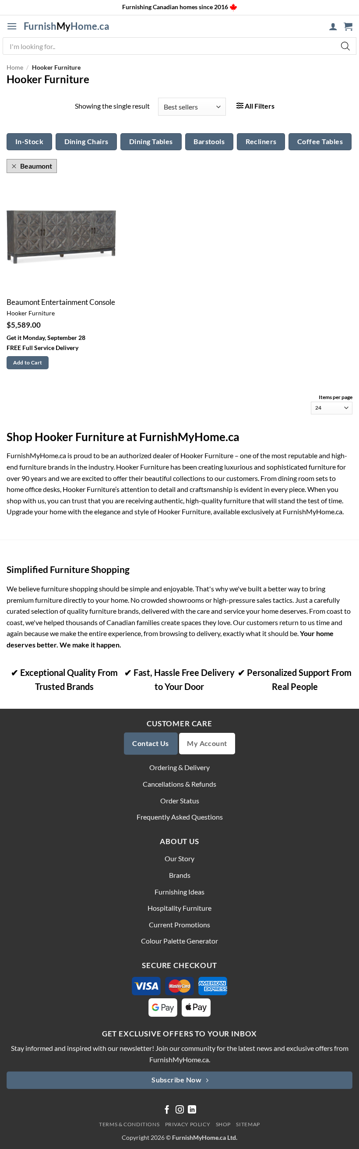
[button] (12, 26)
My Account (207, 743)
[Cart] (348, 26)
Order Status (179, 800)
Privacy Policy (188, 1124)
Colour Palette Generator (179, 941)
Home (15, 67)
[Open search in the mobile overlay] (179, 46)
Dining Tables (151, 141)
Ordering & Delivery (179, 767)
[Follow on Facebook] (167, 1110)
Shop (223, 1124)
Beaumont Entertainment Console (61, 302)
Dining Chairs (86, 141)
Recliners (261, 141)
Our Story (179, 858)
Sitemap (248, 1124)
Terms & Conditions (129, 1124)
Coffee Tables (320, 141)
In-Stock (29, 141)
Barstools (209, 141)
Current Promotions (179, 924)
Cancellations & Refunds (179, 784)
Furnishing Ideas (179, 891)
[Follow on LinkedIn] (192, 1110)
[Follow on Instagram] (180, 1110)
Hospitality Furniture (179, 908)
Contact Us (150, 743)
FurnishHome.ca (66, 26)
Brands (179, 875)
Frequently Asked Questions (180, 817)
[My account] (333, 26)
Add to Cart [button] (27, 362)
